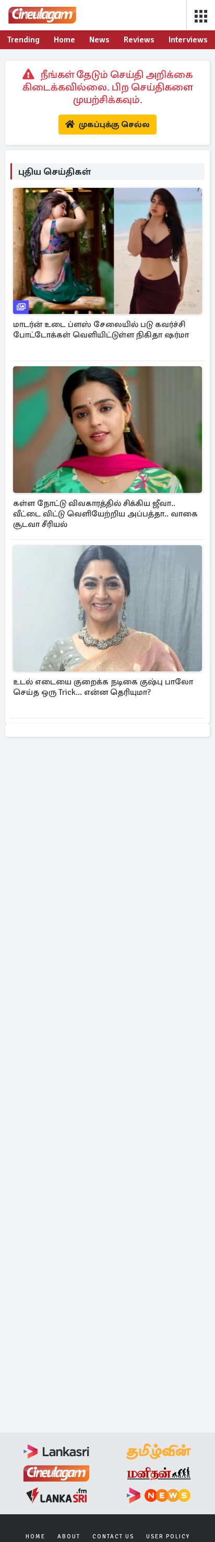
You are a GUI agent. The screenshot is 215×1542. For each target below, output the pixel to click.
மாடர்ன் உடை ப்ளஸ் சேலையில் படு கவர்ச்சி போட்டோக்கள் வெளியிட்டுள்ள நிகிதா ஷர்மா (101, 329)
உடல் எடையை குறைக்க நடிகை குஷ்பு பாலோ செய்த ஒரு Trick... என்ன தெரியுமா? (103, 687)
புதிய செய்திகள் (54, 171)
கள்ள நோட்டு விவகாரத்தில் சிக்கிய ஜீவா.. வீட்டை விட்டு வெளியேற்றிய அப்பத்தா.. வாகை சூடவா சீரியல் (105, 514)
